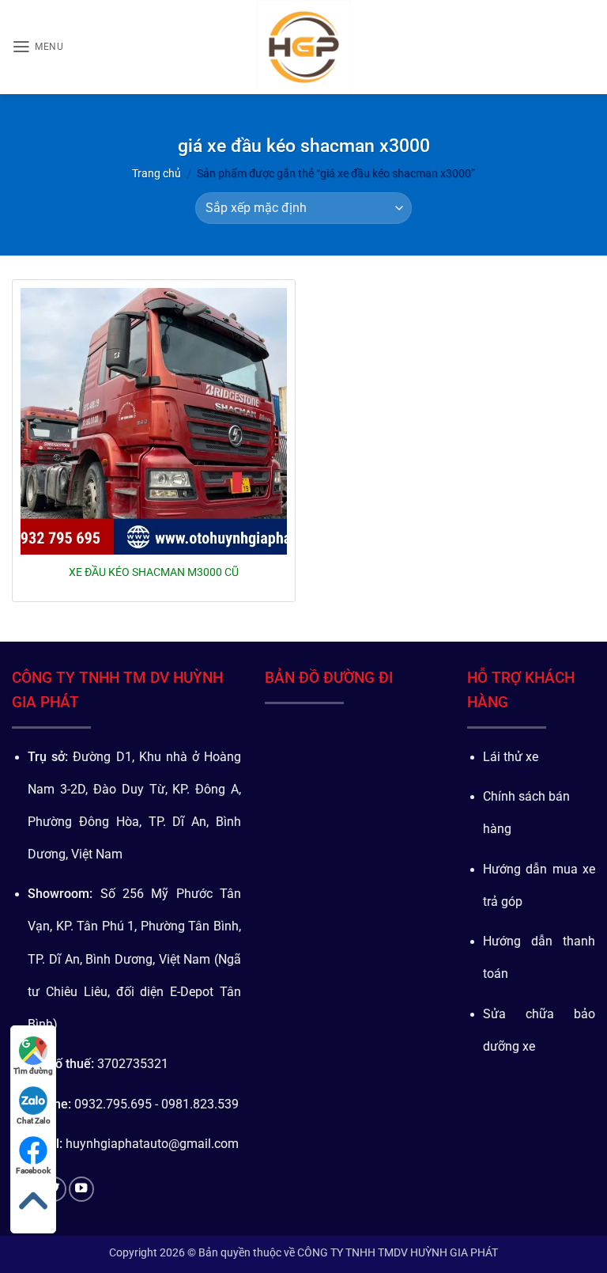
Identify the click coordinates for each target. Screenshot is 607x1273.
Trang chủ (156, 173)
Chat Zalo (34, 1120)
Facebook (33, 1170)
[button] (37, 47)
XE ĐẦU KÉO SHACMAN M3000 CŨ (154, 572)
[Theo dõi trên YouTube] (81, 1189)
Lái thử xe (510, 757)
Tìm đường (33, 1071)
